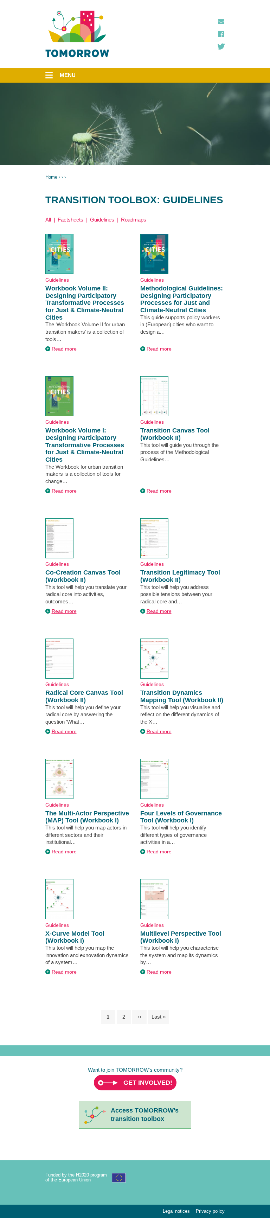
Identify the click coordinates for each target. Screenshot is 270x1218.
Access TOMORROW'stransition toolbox (145, 1114)
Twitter (221, 46)
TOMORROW (77, 34)
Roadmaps (133, 220)
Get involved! (147, 1082)
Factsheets (70, 220)
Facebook (221, 34)
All (48, 220)
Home (51, 177)
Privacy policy (210, 1211)
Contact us (221, 21)
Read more (64, 349)
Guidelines (102, 220)
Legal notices (176, 1211)
